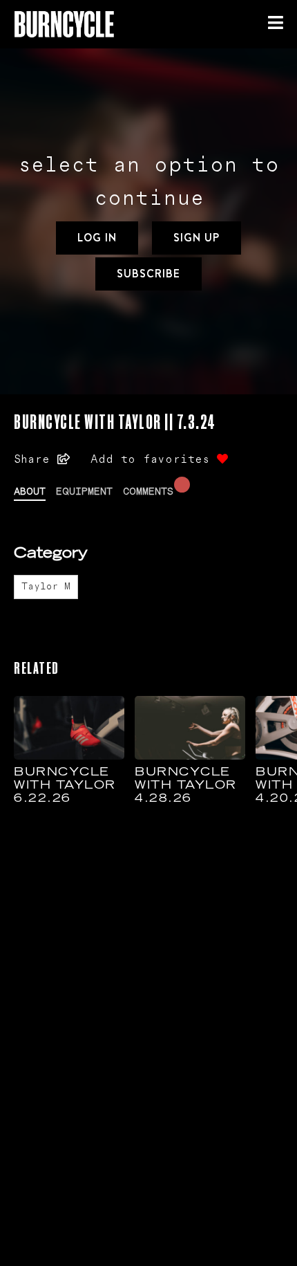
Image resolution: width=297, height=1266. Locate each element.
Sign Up (196, 238)
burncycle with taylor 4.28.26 (186, 786)
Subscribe (148, 274)
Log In (97, 238)
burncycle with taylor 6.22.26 (65, 786)
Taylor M (45, 586)
